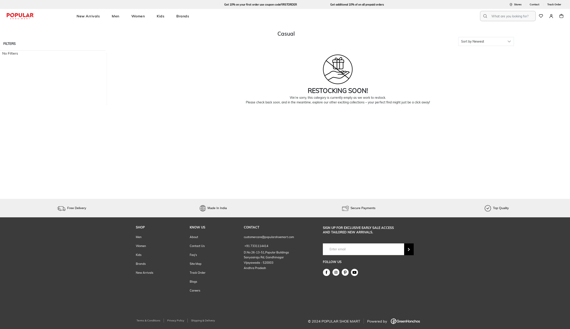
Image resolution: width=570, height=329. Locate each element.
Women (138, 16)
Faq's (193, 255)
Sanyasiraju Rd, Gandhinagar (264, 257)
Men (115, 16)
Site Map (196, 263)
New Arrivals (88, 16)
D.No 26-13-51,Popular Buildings (266, 252)
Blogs (193, 281)
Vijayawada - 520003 (258, 262)
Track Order (198, 272)
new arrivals (144, 272)
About (194, 237)
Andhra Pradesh (255, 268)
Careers (195, 290)
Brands (182, 16)
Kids (160, 16)
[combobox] (508, 16)
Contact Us (197, 246)
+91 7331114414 (256, 246)
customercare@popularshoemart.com (269, 237)
